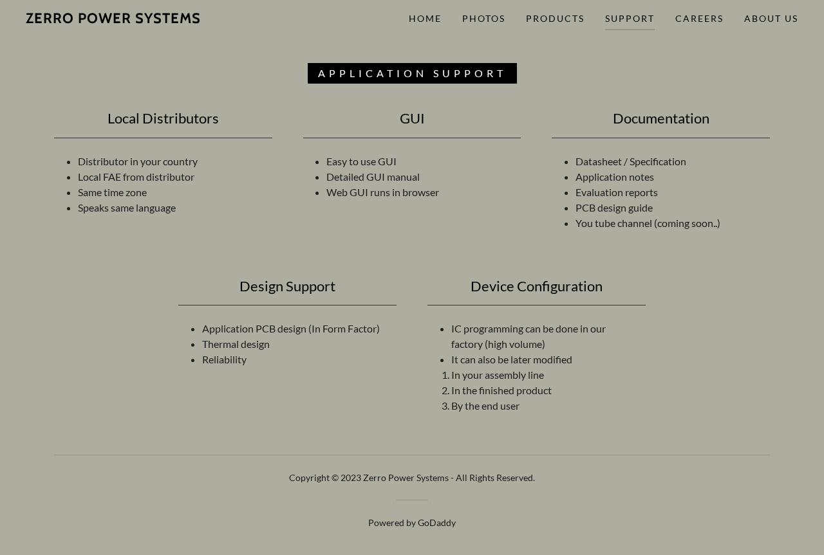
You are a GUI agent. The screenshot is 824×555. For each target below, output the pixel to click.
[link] (113, 19)
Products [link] (555, 18)
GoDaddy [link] (437, 522)
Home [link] (425, 18)
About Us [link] (771, 18)
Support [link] (630, 18)
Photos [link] (483, 18)
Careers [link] (699, 18)
